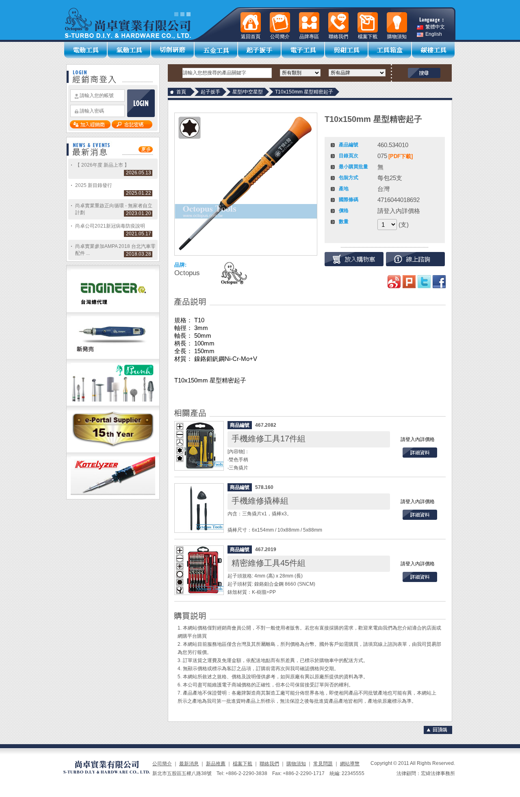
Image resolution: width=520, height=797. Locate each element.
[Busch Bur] (113, 404)
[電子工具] (303, 50)
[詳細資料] (420, 456)
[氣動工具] (129, 50)
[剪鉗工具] (346, 50)
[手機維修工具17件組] (199, 446)
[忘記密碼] (132, 127)
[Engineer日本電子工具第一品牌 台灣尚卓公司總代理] (113, 310)
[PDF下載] (400, 156)
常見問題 (323, 764)
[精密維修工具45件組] (199, 570)
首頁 (181, 92)
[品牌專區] (309, 22)
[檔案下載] (368, 22)
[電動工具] (86, 50)
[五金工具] (216, 50)
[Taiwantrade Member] (113, 451)
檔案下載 (242, 764)
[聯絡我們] (338, 22)
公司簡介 (162, 764)
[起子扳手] (260, 50)
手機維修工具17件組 (269, 438)
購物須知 (296, 764)
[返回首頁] (250, 22)
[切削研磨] (173, 50)
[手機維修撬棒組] (199, 508)
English (433, 34)
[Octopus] (233, 273)
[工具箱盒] (390, 50)
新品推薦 (215, 764)
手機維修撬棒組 (260, 500)
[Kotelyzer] (113, 497)
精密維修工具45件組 (269, 562)
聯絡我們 (269, 764)
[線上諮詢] (415, 259)
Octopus (187, 273)
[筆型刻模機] (113, 357)
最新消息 (189, 764)
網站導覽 (350, 764)
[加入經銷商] (90, 127)
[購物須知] (397, 22)
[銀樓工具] (433, 50)
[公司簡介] (280, 22)
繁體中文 (435, 27)
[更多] (146, 151)
